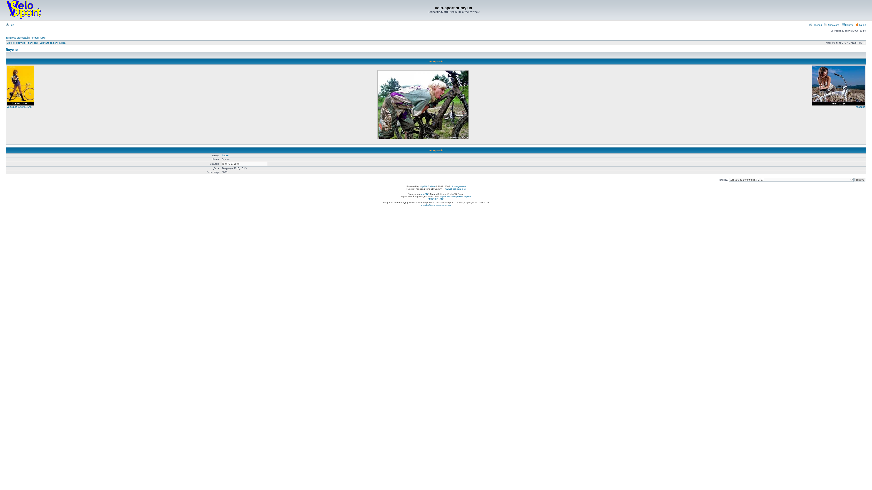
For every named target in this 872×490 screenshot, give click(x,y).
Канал (862, 25)
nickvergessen (458, 186)
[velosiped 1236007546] (20, 104)
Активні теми (38, 37)
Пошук (849, 25)
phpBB (424, 194)
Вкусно (12, 49)
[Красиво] (838, 104)
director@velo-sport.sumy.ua (436, 205)
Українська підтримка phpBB (455, 196)
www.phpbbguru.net (455, 189)
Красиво (860, 106)
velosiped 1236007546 (19, 106)
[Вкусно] (423, 138)
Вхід (11, 25)
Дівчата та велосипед (52, 43)
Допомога (833, 25)
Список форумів (16, 43)
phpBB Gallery (427, 186)
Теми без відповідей (17, 37)
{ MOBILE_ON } (436, 199)
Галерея (817, 25)
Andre (225, 155)
